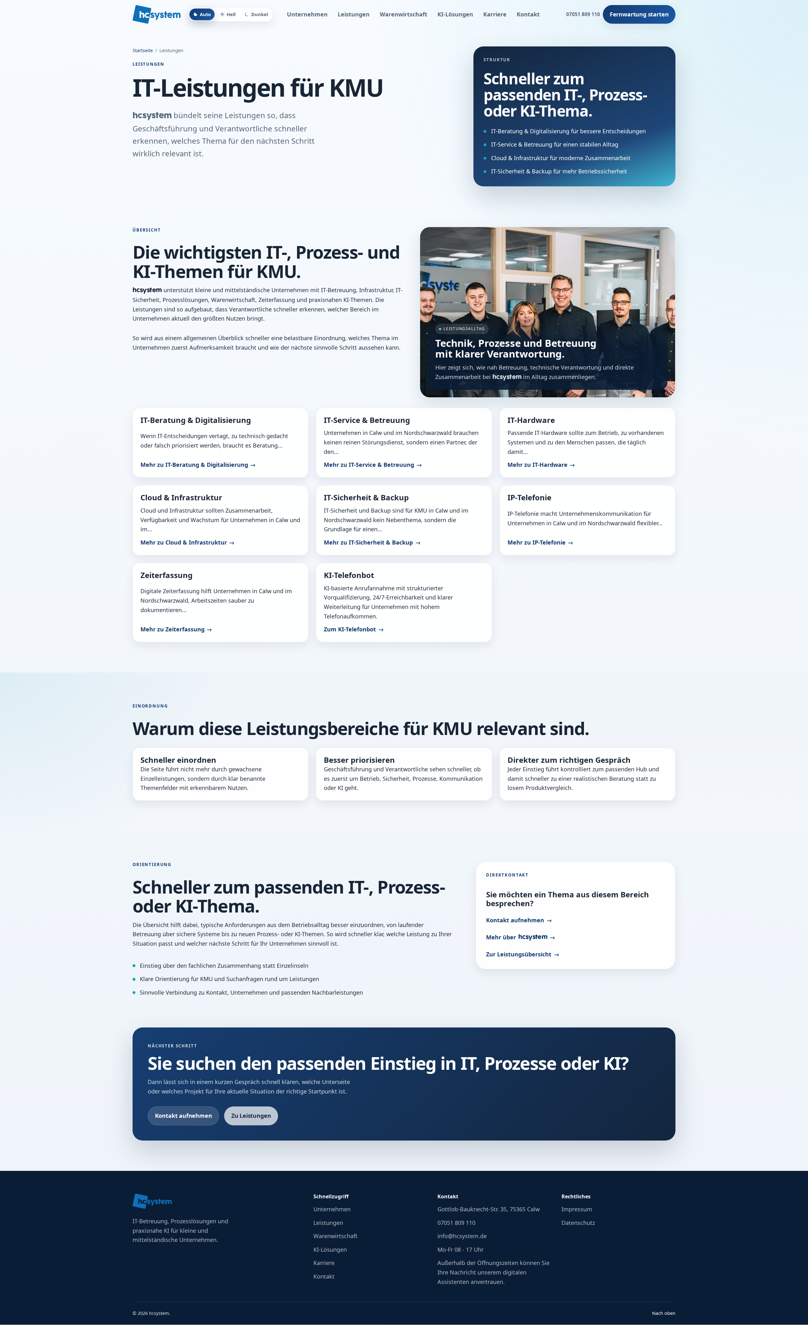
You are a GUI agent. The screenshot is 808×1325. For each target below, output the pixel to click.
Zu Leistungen (251, 1115)
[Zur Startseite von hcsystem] (157, 14)
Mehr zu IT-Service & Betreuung (369, 464)
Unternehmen (307, 14)
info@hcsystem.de (462, 1236)
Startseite (143, 50)
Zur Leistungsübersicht (518, 954)
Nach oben (663, 1313)
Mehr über (516, 937)
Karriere (495, 14)
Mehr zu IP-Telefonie (537, 542)
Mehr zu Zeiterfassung (172, 629)
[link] (220, 443)
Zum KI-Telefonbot (350, 629)
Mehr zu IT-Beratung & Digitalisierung (194, 464)
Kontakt (528, 14)
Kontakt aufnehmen (515, 920)
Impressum (576, 1209)
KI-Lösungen (455, 14)
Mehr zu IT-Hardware (537, 464)
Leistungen (354, 14)
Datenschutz (578, 1222)
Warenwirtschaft (403, 14)
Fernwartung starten (639, 14)
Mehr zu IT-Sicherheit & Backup (368, 542)
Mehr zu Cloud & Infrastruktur (183, 542)
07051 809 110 (583, 14)
